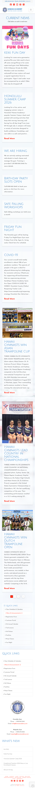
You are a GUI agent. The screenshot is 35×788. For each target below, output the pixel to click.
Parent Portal (26, 777)
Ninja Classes (10, 639)
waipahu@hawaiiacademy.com (20, 734)
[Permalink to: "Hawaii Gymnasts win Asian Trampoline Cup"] (17, 323)
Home (6, 776)
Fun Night (9, 642)
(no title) (6, 749)
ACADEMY (17, 784)
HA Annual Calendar (12, 624)
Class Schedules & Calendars (14, 609)
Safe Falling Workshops (14, 205)
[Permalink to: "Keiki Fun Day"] (17, 37)
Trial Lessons (10, 627)
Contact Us (27, 1)
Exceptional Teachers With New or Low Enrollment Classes (16, 764)
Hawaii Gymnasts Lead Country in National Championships (16, 453)
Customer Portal (11, 620)
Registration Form (11, 616)
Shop (16, 776)
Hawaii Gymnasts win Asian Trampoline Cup (17, 346)
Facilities (8, 635)
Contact (11, 776)
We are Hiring (15, 151)
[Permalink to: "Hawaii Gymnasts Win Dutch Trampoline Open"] (17, 520)
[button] (31, 10)
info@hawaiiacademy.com (19, 723)
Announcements (9, 777)
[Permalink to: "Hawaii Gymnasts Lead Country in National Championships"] (17, 422)
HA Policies (9, 631)
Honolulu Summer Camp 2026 (15, 99)
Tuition (21, 776)
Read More (9, 139)
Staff (14, 778)
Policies (27, 776)
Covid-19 (11, 255)
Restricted (18, 777)
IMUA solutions (20, 785)
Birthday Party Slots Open (16, 180)
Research (19, 778)
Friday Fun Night (13, 228)
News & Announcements (14, 613)
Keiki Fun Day (14, 52)
